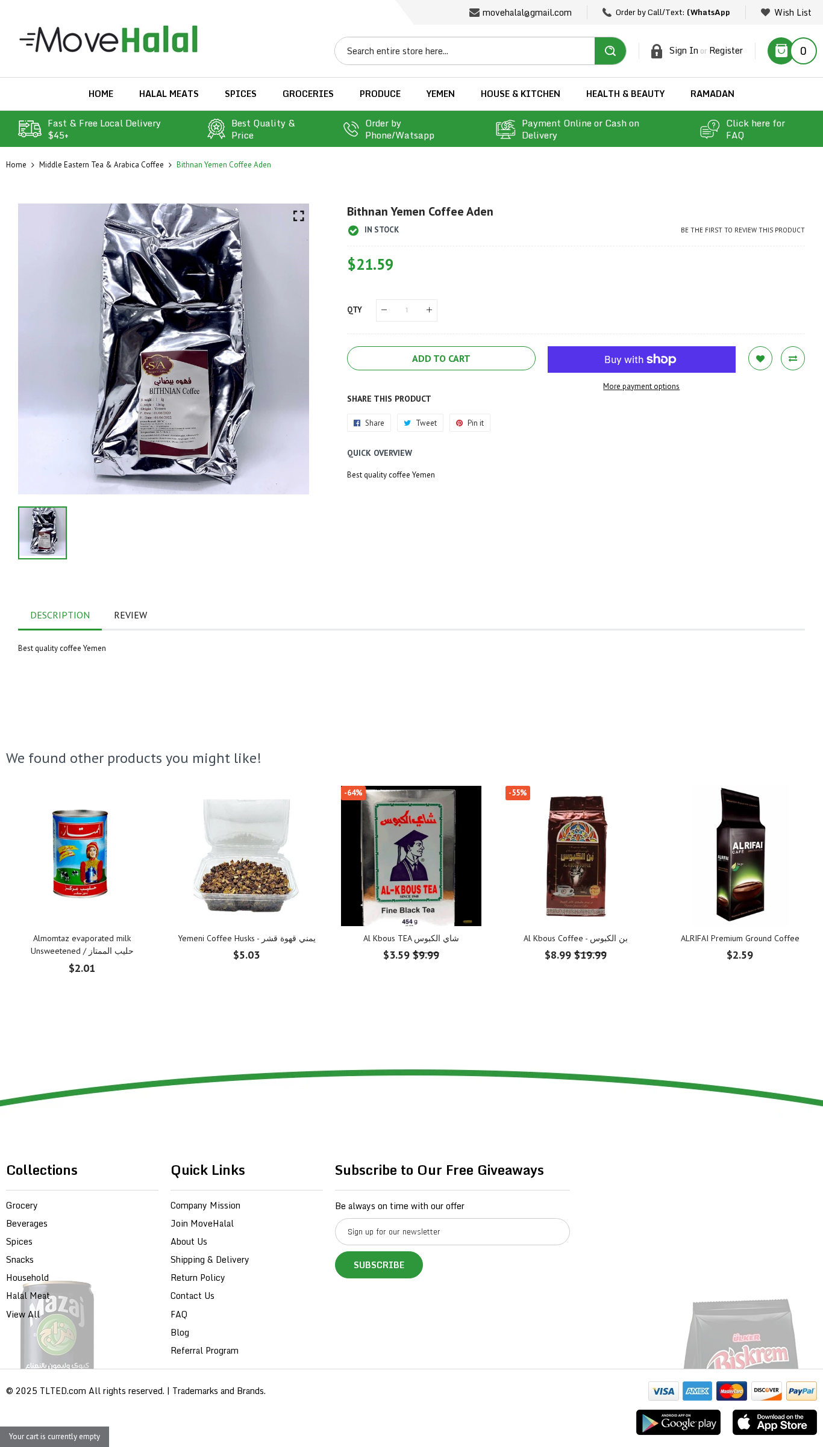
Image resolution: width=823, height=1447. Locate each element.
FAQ (179, 1314)
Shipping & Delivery (210, 1259)
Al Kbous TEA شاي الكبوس (411, 938)
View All (23, 1314)
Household (27, 1277)
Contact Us (192, 1295)
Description (60, 615)
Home (16, 165)
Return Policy (198, 1277)
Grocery (22, 1205)
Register (726, 50)
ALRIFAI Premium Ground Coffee (740, 938)
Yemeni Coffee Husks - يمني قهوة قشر (247, 938)
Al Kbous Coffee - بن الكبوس (576, 938)
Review (130, 615)
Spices (19, 1241)
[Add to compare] (793, 358)
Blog (180, 1332)
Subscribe (379, 1265)
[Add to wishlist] (760, 358)
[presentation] (30, 912)
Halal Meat (28, 1295)
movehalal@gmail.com (527, 12)
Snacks (20, 1259)
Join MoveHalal (202, 1223)
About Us (189, 1241)
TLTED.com (63, 1391)
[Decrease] (384, 310)
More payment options (641, 386)
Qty (354, 310)
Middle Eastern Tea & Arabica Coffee (101, 165)
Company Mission (205, 1205)
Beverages (27, 1223)
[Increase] (429, 310)
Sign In (683, 50)
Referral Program (205, 1350)
